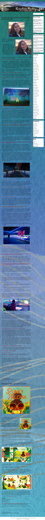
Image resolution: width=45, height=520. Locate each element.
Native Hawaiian (17, 512)
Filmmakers (3, 378)
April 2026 (35, 61)
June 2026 (35, 60)
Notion (22, 366)
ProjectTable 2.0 (21, 200)
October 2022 (35, 112)
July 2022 (34, 116)
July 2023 (34, 98)
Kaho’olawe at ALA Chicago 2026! (37, 26)
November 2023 (36, 91)
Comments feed (36, 144)
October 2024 (35, 77)
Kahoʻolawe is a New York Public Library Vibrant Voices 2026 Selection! (38, 20)
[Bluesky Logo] (43, 9)
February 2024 (35, 87)
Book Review (35, 123)
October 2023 (35, 93)
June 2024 (35, 80)
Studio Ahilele (27, 66)
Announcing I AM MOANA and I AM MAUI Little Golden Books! (38, 28)
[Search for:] (38, 13)
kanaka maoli (13, 512)
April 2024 (35, 83)
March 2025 (35, 71)
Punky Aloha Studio (25, 504)
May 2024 (34, 82)
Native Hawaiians (8, 378)
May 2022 (34, 118)
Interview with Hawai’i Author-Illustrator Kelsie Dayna (38, 23)
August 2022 (35, 115)
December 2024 (36, 76)
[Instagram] (41, 9)
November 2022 (36, 110)
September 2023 (36, 94)
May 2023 (34, 101)
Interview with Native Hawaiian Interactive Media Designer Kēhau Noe (15, 18)
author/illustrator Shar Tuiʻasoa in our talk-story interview (13, 503)
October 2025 (35, 68)
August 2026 (35, 57)
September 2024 (36, 79)
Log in (34, 141)
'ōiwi (2, 512)
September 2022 (36, 113)
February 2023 (35, 105)
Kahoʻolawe (35, 128)
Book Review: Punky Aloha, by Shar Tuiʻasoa (13, 383)
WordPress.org (35, 146)
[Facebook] (40, 9)
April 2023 (35, 102)
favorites (5, 512)
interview (9, 512)
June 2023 (35, 99)
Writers (34, 134)
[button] (22, 0)
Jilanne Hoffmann (36, 40)
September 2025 (36, 69)
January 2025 (35, 74)
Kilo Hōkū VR (11, 209)
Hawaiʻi (7, 512)
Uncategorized (35, 133)
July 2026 (34, 58)
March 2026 (35, 63)
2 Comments (4, 513)
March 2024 (35, 85)
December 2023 (36, 90)
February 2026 (35, 65)
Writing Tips (35, 136)
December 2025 (36, 66)
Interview (34, 126)
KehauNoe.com (13, 371)
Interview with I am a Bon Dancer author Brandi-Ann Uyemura (37, 31)
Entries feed (35, 143)
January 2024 (35, 88)
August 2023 (35, 96)
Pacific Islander (35, 131)
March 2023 (35, 104)
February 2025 (35, 72)
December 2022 (36, 109)
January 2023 (35, 107)
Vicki (34, 47)
